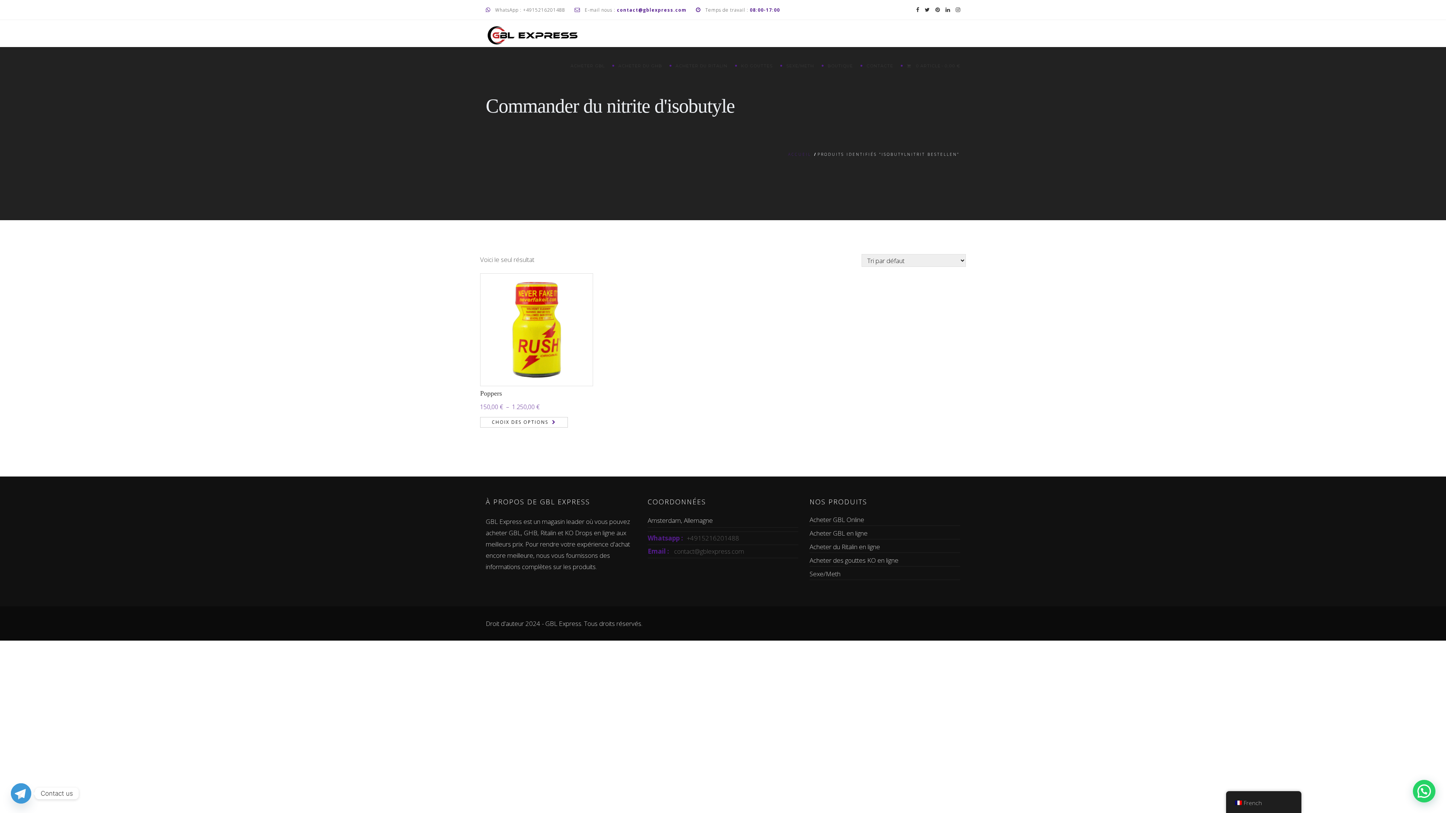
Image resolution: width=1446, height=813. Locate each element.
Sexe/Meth (800, 66)
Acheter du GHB (640, 66)
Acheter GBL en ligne (839, 533)
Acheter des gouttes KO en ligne (854, 560)
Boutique (840, 66)
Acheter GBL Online (837, 519)
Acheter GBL (587, 66)
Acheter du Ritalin (702, 66)
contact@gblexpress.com (709, 551)
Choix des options (520, 422)
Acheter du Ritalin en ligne (845, 546)
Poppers (491, 393)
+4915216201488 (713, 538)
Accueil (799, 154)
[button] (1424, 791)
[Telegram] (21, 793)
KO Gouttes (757, 66)
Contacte (879, 66)
